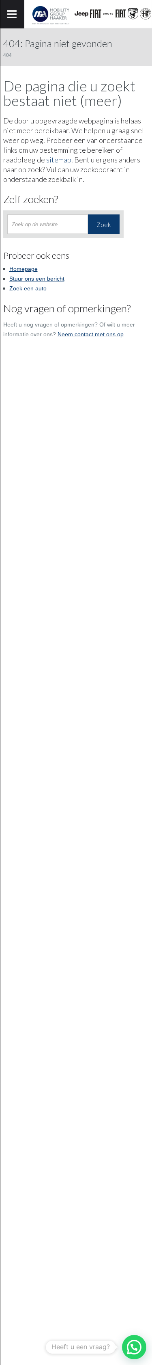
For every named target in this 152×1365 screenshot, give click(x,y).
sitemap (58, 159)
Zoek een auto (28, 288)
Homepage (23, 269)
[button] (134, 1347)
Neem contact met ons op (91, 334)
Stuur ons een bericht (36, 278)
